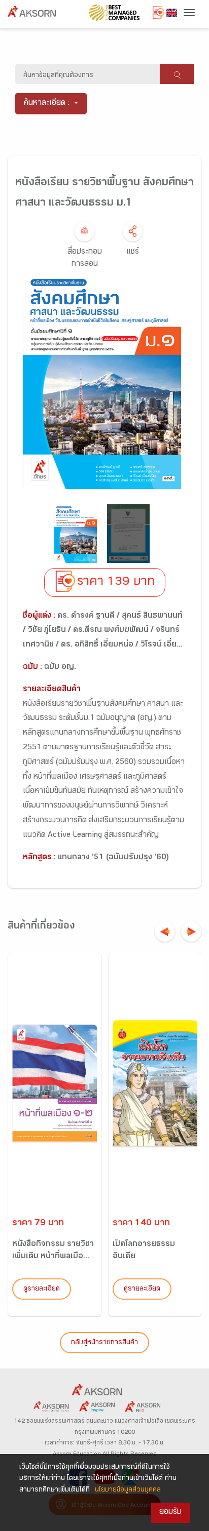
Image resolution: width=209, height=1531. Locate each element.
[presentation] (165, 931)
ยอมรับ (170, 1512)
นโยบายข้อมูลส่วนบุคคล (128, 1490)
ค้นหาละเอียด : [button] (47, 103)
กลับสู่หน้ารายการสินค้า (104, 1343)
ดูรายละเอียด (41, 1289)
